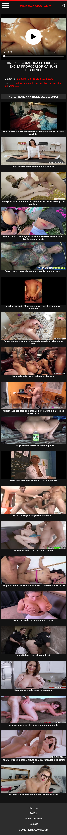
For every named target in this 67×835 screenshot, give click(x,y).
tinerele (14, 86)
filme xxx (33, 808)
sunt (7, 86)
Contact (34, 824)
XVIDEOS (47, 78)
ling (46, 83)
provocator (55, 83)
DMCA (33, 813)
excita (27, 83)
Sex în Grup (34, 78)
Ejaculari (21, 78)
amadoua (18, 83)
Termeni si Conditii (33, 818)
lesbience (37, 83)
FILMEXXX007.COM (35, 6)
